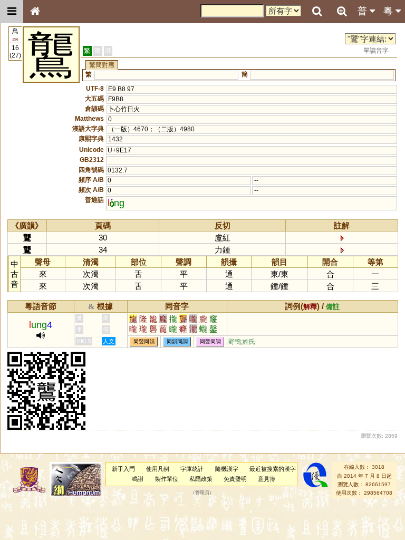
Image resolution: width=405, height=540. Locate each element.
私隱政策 (201, 479)
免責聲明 (235, 479)
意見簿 (266, 479)
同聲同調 (210, 342)
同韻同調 (177, 342)
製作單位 (166, 479)
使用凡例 (157, 469)
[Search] (317, 11)
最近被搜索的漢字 (272, 469)
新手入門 (123, 469)
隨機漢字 (226, 469)
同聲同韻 (144, 342)
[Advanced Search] (341, 11)
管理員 (202, 493)
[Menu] (11, 11)
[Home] (34, 11)
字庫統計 (192, 469)
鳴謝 (137, 479)
